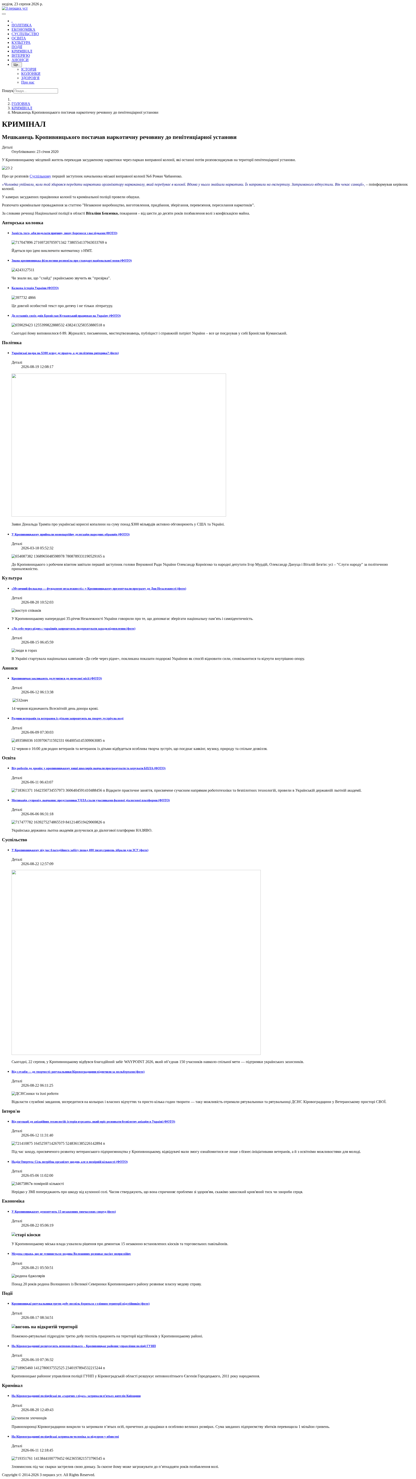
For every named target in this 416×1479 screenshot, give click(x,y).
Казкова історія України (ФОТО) (35, 288)
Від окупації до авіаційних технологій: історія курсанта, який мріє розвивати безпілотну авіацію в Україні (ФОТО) (93, 1121)
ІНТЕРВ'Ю (21, 55)
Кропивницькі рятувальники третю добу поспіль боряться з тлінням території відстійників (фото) (81, 1303)
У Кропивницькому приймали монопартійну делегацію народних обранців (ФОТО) (71, 534)
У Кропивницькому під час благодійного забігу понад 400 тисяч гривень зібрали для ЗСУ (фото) (80, 850)
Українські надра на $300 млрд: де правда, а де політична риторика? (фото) (65, 353)
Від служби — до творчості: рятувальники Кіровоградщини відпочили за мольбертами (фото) (78, 1071)
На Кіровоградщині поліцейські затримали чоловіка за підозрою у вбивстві (65, 1436)
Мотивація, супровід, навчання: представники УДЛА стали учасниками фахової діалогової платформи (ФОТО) (91, 800)
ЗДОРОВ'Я (30, 78)
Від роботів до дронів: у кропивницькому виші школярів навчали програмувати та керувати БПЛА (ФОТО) (88, 768)
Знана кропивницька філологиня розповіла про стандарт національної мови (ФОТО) (72, 260)
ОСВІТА (19, 38)
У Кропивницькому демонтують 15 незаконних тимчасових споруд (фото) (64, 1211)
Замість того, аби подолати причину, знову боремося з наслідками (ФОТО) (64, 233)
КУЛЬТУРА (21, 42)
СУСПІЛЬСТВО (25, 34)
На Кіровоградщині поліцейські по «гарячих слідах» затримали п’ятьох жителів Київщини (76, 1396)
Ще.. (16, 64)
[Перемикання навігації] (4, 14)
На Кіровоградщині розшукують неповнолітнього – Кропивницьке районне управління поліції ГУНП (84, 1346)
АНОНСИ (20, 60)
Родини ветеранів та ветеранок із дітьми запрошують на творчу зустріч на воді (68, 718)
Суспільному (40, 176)
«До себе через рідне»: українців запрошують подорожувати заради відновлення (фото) (73, 628)
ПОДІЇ (17, 47)
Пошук (7, 91)
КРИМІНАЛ (22, 51)
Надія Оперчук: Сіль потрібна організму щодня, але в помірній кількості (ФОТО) (70, 1161)
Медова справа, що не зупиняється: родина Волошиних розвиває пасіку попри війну (71, 1254)
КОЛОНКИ (30, 74)
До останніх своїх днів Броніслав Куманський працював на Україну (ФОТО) (66, 315)
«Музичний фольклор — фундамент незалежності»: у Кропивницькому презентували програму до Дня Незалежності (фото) (99, 588)
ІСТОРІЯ (28, 69)
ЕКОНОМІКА (23, 29)
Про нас (27, 82)
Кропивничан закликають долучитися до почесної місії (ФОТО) (57, 678)
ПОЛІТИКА (22, 25)
